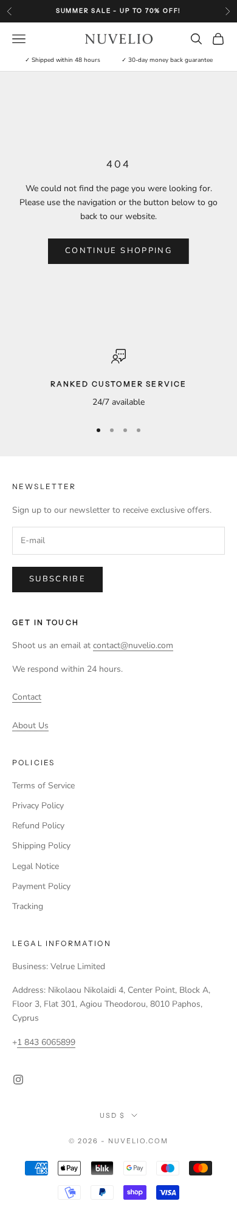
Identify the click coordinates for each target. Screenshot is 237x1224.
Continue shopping (118, 250)
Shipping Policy (41, 845)
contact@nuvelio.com (133, 645)
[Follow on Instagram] (18, 1080)
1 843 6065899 (46, 1042)
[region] (118, 379)
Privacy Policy (38, 805)
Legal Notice (35, 866)
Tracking (27, 906)
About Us (30, 725)
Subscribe (57, 578)
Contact (26, 697)
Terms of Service (43, 785)
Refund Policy (38, 825)
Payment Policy (41, 886)
